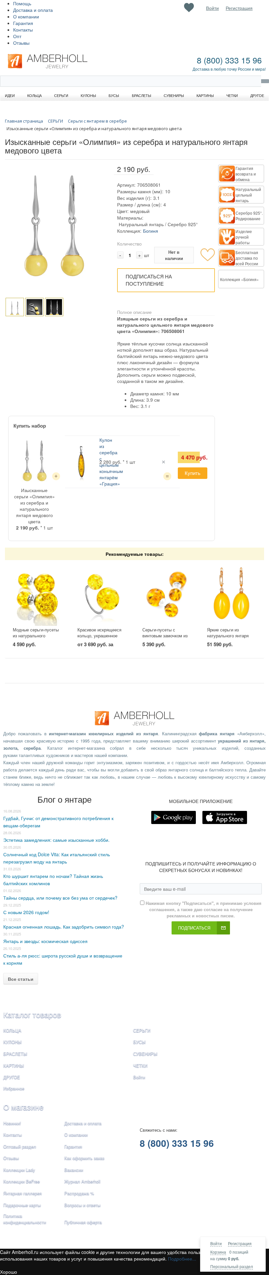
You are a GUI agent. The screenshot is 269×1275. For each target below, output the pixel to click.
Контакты (23, 29)
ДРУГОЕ (11, 1077)
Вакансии (73, 1170)
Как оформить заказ (84, 1158)
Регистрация (240, 1243)
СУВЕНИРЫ (145, 1054)
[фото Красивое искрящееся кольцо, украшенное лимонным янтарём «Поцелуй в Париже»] (102, 593)
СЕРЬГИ (141, 1030)
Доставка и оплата (33, 10)
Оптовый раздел (19, 1146)
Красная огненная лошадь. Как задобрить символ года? (63, 926)
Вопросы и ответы (82, 1205)
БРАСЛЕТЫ (15, 1054)
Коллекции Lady (19, 1170)
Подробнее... (182, 1258)
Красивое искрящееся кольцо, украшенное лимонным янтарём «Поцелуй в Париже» (99, 638)
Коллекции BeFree (21, 1181)
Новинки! (12, 1123)
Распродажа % (79, 1193)
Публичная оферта (83, 1222)
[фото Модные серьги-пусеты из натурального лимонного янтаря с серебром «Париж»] (37, 593)
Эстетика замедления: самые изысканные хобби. (56, 840)
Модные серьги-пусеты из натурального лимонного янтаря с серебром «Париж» (36, 638)
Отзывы (21, 42)
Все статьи (20, 979)
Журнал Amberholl (82, 1181)
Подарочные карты (22, 1205)
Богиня (150, 230)
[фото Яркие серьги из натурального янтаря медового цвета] (231, 593)
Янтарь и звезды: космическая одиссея (45, 941)
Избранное (13, 1088)
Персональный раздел (231, 1266)
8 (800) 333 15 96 (229, 60)
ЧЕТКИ (140, 1065)
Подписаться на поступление (149, 280)
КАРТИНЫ (13, 1065)
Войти (216, 1243)
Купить (192, 472)
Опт (17, 36)
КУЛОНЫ (12, 1042)
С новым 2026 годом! (26, 912)
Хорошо (8, 1271)
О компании (26, 16)
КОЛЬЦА (12, 1030)
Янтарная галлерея (22, 1193)
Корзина (218, 1252)
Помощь (22, 3)
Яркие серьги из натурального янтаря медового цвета (228, 635)
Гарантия (23, 23)
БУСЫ (139, 1042)
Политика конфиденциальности (24, 1219)
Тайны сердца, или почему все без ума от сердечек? (60, 897)
